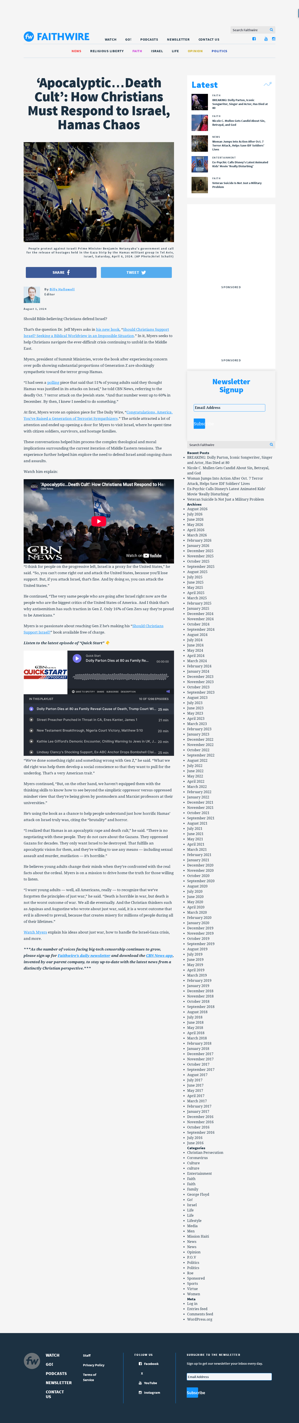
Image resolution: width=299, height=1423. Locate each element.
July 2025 (194, 577)
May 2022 (195, 776)
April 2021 (195, 844)
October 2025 (198, 561)
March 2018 (197, 1038)
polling (53, 382)
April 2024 (195, 656)
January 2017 (198, 1111)
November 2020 (200, 870)
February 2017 (199, 1106)
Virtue (192, 1289)
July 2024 (194, 640)
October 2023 (198, 687)
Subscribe (199, 423)
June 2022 (195, 771)
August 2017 (197, 1075)
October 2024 (198, 624)
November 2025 (200, 556)
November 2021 (200, 808)
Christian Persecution (205, 1153)
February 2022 (199, 792)
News (76, 51)
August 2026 (197, 509)
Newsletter (178, 39)
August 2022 (197, 760)
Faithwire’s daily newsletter (84, 955)
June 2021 (195, 834)
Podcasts (149, 39)
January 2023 (198, 734)
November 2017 (200, 1059)
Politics (219, 51)
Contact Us (209, 39)
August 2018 (197, 1012)
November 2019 (200, 933)
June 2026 (195, 519)
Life (175, 51)
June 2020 (195, 897)
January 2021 (198, 860)
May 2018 (195, 1028)
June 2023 (195, 708)
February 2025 (199, 603)
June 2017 (195, 1085)
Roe (190, 1273)
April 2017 (195, 1096)
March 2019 (197, 975)
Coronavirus (197, 1158)
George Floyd (198, 1194)
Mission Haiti (198, 1236)
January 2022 (198, 797)
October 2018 (198, 1001)
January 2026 (198, 546)
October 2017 (198, 1064)
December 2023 (200, 677)
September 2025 (201, 567)
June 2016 (195, 1143)
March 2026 (197, 535)
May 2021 (195, 839)
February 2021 (199, 855)
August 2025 (197, 572)
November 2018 (200, 996)
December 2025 (200, 551)
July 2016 (194, 1138)
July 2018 (194, 1017)
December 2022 (200, 739)
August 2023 (197, 698)
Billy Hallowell (62, 289)
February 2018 (199, 1043)
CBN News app (159, 955)
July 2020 (194, 891)
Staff (87, 1355)
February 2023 (199, 729)
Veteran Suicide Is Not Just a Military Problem (225, 499)
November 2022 (200, 745)
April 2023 (195, 719)
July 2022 (194, 766)
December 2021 (200, 802)
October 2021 (198, 813)
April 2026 (195, 530)
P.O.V (191, 1257)
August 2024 (197, 635)
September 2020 (201, 881)
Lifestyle (194, 1221)
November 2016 (200, 1122)
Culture (193, 1163)
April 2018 (195, 1033)
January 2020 (198, 923)
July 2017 (194, 1080)
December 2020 (200, 865)
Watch (111, 39)
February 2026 (199, 540)
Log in (192, 1304)
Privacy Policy (93, 1365)
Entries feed (197, 1309)
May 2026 (195, 525)
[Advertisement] (231, 256)
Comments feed (200, 1314)
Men (191, 1231)
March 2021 (197, 850)
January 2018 (198, 1049)
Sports (192, 1284)
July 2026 (194, 514)
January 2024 (198, 671)
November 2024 (200, 619)
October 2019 (198, 939)
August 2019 (197, 949)
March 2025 (197, 598)
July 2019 (194, 954)
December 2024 (200, 614)
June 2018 (195, 1022)
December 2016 (200, 1117)
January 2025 (198, 608)
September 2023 (201, 692)
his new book (108, 329)
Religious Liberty (107, 51)
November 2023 (200, 682)
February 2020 (199, 918)
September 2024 (201, 629)
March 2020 (197, 912)
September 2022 (201, 755)
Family (192, 1189)
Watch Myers (35, 932)
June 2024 (195, 645)
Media (192, 1226)
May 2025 (195, 588)
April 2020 (195, 907)
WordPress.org (199, 1319)
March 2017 (197, 1101)
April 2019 (195, 970)
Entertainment (199, 1173)
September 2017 (201, 1070)
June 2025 (195, 582)
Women (193, 1294)
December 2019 (200, 928)
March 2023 (197, 724)
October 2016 (198, 1127)
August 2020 (197, 886)
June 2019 (195, 960)
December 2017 (200, 1054)
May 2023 (195, 713)
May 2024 (195, 650)
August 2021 (197, 823)
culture (193, 1168)
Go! (128, 39)
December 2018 (200, 991)
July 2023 (194, 703)
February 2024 (199, 666)
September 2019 (201, 944)
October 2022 (198, 750)
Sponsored (196, 1278)
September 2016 (201, 1132)
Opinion (195, 51)
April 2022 (195, 781)
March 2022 (197, 787)
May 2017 (195, 1091)
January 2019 (198, 986)
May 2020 (195, 902)
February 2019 (199, 981)
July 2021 (194, 829)
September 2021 (201, 818)
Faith (137, 51)
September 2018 (201, 1007)
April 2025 (195, 593)
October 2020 (198, 876)
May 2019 (195, 965)
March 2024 (197, 661)
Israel (157, 51)
